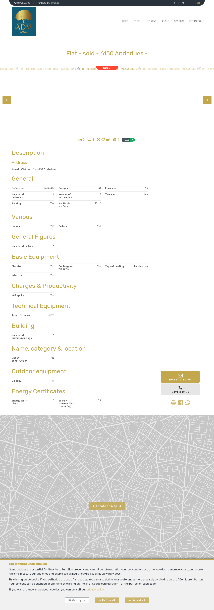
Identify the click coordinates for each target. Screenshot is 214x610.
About (165, 21)
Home (125, 21)
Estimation (195, 21)
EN (198, 3)
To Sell (137, 21)
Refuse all (108, 600)
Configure (78, 600)
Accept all (138, 600)
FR (192, 3)
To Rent (151, 21)
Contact (179, 21)
